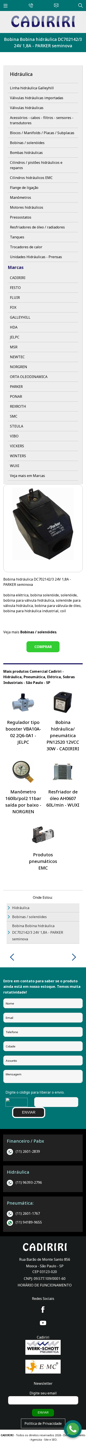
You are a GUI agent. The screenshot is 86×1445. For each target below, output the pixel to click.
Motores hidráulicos (26, 207)
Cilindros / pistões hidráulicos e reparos (36, 165)
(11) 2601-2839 (28, 1151)
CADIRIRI (17, 277)
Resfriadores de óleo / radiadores (37, 227)
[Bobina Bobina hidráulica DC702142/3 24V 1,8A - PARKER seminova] (43, 26)
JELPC (14, 337)
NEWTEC (17, 356)
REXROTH (18, 406)
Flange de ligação (24, 187)
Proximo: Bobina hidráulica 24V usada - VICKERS (72, 957)
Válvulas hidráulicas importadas (36, 97)
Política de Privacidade (43, 1423)
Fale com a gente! (73, 1431)
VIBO (14, 436)
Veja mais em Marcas (27, 475)
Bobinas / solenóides (27, 142)
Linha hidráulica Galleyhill (32, 88)
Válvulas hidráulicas (26, 107)
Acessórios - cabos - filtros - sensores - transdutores (41, 120)
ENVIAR (29, 1112)
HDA (13, 327)
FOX (13, 307)
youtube (43, 1323)
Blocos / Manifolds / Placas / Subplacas (42, 132)
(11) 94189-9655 (29, 1222)
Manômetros (20, 197)
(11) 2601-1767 (28, 1213)
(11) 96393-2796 (29, 1182)
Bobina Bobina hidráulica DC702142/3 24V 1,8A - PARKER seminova (43, 42)
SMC (13, 416)
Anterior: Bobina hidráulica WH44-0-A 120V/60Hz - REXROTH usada (13, 957)
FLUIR (15, 297)
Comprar (43, 646)
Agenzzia (36, 1439)
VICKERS (17, 446)
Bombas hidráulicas (26, 152)
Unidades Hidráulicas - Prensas (36, 256)
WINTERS (18, 455)
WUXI (14, 465)
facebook (43, 1309)
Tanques (17, 237)
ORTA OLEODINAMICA (28, 376)
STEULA (16, 426)
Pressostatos (20, 217)
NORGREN (18, 366)
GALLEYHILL (20, 317)
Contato (55, 4)
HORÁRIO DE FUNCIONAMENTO (45, 1285)
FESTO (15, 287)
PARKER (16, 386)
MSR (13, 347)
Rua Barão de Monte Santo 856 (44, 1259)
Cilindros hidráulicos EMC (31, 177)
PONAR (16, 396)
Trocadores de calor (26, 247)
